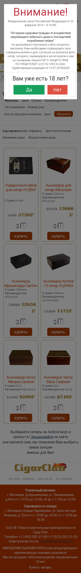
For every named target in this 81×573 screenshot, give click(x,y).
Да (29, 89)
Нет (57, 89)
